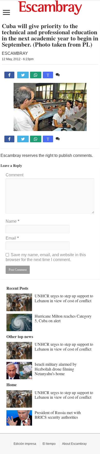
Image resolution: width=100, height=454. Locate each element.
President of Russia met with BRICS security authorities (58, 415)
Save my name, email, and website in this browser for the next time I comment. (46, 257)
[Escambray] (50, 7)
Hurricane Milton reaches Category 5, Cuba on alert (63, 318)
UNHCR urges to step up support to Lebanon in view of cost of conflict (64, 298)
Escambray (15, 53)
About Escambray (74, 444)
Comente (69, 74)
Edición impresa (25, 444)
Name (12, 221)
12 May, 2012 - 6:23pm (18, 59)
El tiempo (49, 444)
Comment (14, 175)
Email (12, 238)
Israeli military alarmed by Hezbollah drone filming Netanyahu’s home (56, 368)
